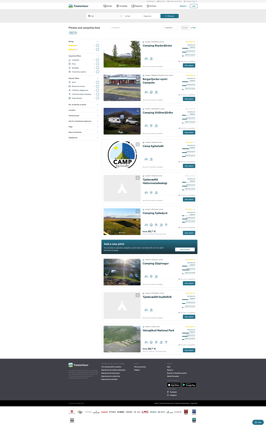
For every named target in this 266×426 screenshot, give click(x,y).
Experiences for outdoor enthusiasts (113, 370)
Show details (189, 65)
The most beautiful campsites (111, 367)
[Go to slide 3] (122, 65)
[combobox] (171, 27)
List (186, 28)
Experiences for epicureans (110, 373)
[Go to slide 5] (124, 65)
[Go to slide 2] (120, 65)
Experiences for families (109, 379)
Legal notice (193, 403)
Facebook (173, 392)
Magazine (138, 6)
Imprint (156, 403)
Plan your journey (140, 367)
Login (194, 6)
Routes (109, 6)
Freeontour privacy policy (182, 403)
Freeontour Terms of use (167, 403)
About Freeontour (173, 376)
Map (194, 28)
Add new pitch (185, 249)
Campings (123, 6)
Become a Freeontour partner (177, 373)
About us (170, 370)
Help (168, 367)
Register (183, 6)
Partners (153, 6)
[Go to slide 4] (123, 65)
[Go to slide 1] (119, 65)
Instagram (173, 395)
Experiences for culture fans (110, 376)
